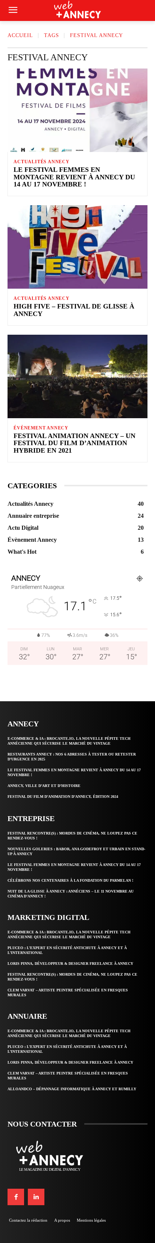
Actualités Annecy (42, 161)
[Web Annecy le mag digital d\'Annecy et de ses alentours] (77, 9)
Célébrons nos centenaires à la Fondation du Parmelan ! (70, 880)
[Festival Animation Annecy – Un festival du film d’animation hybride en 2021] (77, 376)
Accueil (20, 35)
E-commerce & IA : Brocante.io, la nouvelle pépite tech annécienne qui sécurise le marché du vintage (69, 740)
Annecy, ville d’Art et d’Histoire (44, 786)
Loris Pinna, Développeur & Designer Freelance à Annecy (70, 963)
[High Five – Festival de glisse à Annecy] (77, 247)
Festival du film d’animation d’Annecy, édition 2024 (63, 796)
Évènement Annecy (41, 428)
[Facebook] (16, 1197)
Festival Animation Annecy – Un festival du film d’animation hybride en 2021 (74, 443)
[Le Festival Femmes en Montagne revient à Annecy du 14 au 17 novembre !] (77, 110)
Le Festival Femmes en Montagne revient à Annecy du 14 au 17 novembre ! (74, 177)
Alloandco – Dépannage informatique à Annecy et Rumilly (72, 1089)
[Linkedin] (36, 1197)
